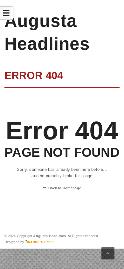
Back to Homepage (64, 188)
